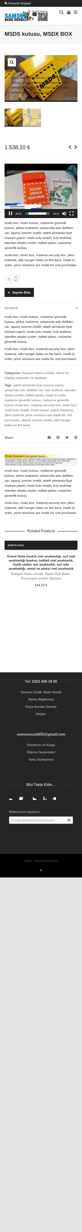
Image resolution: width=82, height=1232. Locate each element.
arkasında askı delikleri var (24, 390)
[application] (41, 191)
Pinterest (42, 796)
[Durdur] (10, 213)
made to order (55, 395)
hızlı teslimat (54, 390)
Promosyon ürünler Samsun (41, 578)
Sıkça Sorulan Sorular (41, 706)
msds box (69, 405)
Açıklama (11, 308)
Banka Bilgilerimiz (41, 699)
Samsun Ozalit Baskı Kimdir (41, 692)
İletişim (41, 714)
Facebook (22, 796)
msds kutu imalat (17, 410)
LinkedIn (52, 796)
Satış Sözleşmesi (41, 759)
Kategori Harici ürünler (38, 373)
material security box (46, 405)
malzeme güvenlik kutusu (23, 400)
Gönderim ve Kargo (41, 745)
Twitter (32, 796)
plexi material (14, 415)
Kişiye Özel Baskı (57, 574)
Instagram (12, 796)
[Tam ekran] (71, 213)
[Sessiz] (64, 213)
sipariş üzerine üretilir (36, 420)
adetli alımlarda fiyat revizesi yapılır (38, 385)
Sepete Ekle (21, 292)
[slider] (37, 213)
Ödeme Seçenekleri (41, 752)
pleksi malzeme (62, 410)
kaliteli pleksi (35, 395)
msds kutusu (40, 410)
